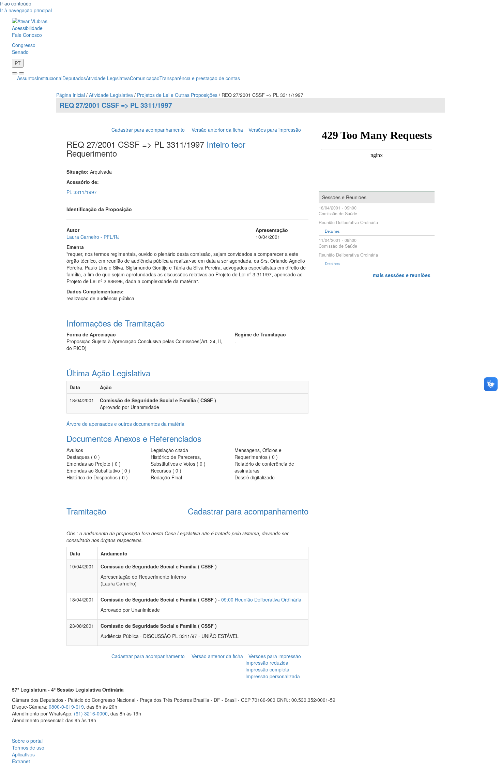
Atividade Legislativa (108, 78)
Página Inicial (70, 94)
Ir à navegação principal (26, 10)
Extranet (21, 761)
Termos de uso (28, 747)
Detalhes (332, 231)
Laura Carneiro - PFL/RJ (93, 236)
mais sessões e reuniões (401, 275)
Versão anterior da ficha (217, 129)
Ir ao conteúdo (15, 3)
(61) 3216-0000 (91, 713)
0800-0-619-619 (66, 706)
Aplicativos (23, 754)
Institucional (49, 78)
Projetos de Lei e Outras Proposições (177, 94)
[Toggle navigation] (14, 73)
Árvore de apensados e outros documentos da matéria (125, 423)
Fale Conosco (27, 34)
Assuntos (27, 78)
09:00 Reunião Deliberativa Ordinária (261, 599)
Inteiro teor (226, 144)
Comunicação (145, 78)
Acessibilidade (27, 28)
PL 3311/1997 (81, 192)
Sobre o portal (27, 740)
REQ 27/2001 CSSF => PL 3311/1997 (116, 105)
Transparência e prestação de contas (200, 78)
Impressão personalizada (272, 676)
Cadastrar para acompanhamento (149, 129)
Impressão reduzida (266, 662)
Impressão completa (267, 669)
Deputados (74, 78)
